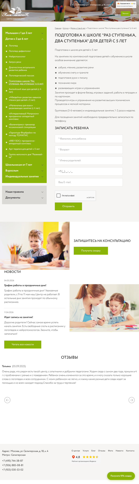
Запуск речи (15, 62)
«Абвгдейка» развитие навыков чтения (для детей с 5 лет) (25, 99)
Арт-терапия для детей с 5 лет (24, 149)
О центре (76, 450)
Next (132, 400)
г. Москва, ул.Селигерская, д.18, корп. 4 (94, 4)
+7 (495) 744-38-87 (12, 461)
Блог (93, 450)
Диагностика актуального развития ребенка (22, 69)
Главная (58, 28)
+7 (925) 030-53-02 (12, 470)
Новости (119, 450)
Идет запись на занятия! (18, 317)
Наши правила (14, 192)
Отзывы (101, 450)
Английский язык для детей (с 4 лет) (25, 90)
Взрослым (11, 171)
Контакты (130, 450)
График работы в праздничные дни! (25, 285)
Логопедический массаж (21, 75)
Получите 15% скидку (121, 475)
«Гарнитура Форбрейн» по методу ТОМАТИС (22, 134)
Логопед (13, 45)
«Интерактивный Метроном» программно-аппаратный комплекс (24, 116)
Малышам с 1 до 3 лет (18, 33)
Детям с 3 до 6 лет (16, 39)
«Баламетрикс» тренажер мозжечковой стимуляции (22, 126)
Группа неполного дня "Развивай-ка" (26, 156)
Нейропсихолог (17, 56)
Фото (110, 450)
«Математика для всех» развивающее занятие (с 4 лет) (24, 107)
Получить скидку (90, 251)
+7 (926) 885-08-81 (12, 465)
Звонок (125, 13)
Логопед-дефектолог (20, 51)
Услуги (66, 28)
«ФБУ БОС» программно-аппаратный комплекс (22, 142)
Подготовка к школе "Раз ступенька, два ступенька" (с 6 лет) (26, 82)
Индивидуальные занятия (22, 176)
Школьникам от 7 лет (18, 165)
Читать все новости (23, 344)
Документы (12, 198)
